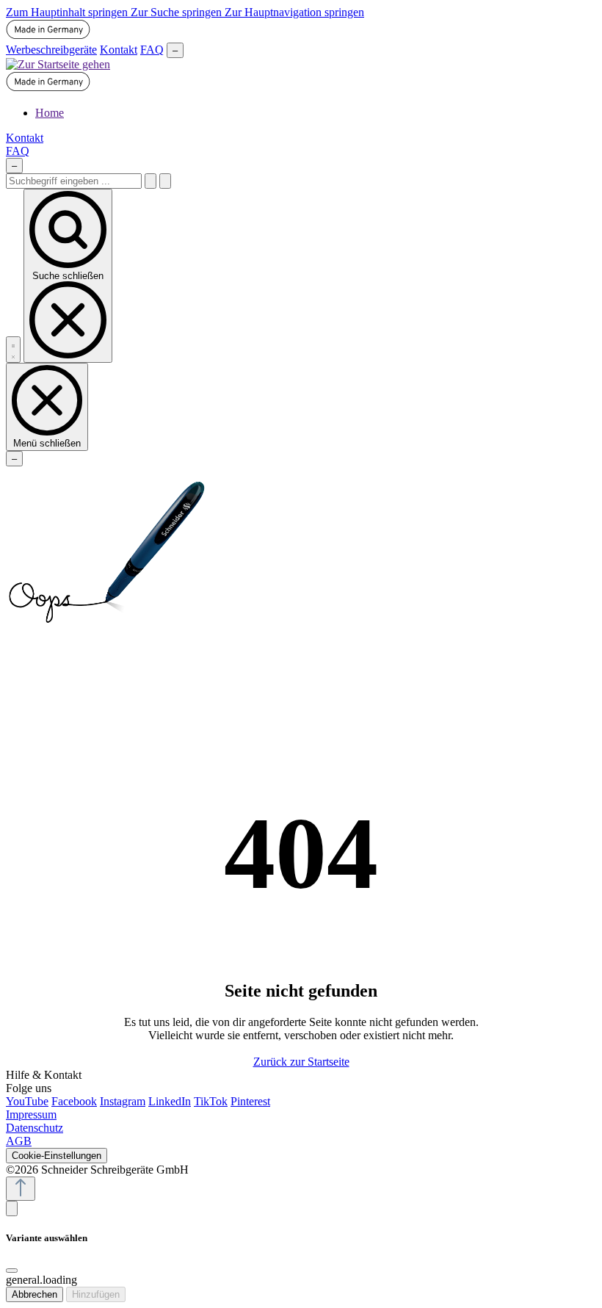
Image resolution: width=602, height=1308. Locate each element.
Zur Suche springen (178, 12)
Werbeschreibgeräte (51, 49)
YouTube (27, 1101)
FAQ (152, 49)
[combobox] (74, 181)
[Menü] (13, 349)
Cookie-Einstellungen (56, 1155)
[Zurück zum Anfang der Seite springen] (20, 1189)
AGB (19, 1141)
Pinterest (250, 1101)
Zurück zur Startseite (301, 1061)
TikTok (211, 1101)
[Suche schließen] (165, 181)
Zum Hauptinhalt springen (68, 12)
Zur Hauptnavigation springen (294, 12)
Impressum (31, 1114)
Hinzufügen (96, 1294)
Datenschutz (34, 1127)
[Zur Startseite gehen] (58, 64)
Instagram (122, 1101)
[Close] (12, 1270)
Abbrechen (34, 1294)
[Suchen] (150, 181)
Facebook (74, 1101)
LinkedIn (169, 1101)
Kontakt (118, 49)
